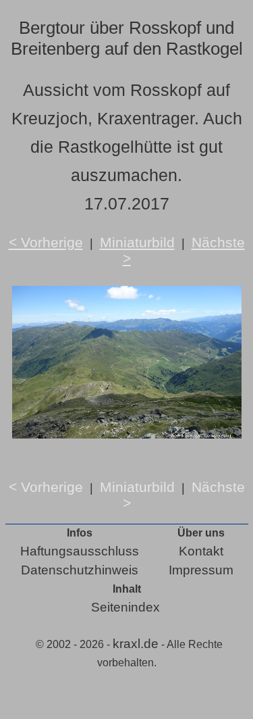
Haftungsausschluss (79, 551)
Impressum (201, 570)
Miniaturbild (137, 242)
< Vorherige (46, 242)
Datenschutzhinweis (79, 570)
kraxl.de (136, 644)
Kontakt (201, 551)
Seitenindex (125, 607)
